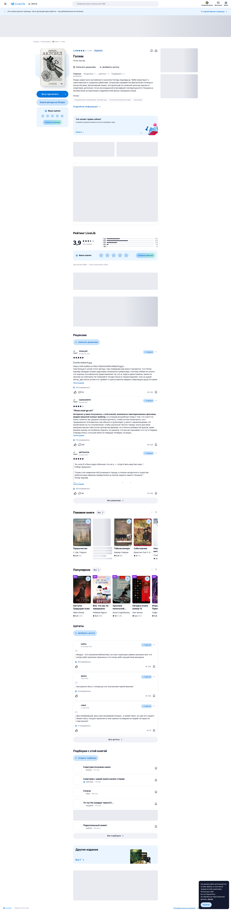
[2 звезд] (48, 116)
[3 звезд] (52, 116)
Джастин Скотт (141, 552)
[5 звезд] (62, 116)
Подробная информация (85, 106)
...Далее (210, 899)
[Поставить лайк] (75, 392)
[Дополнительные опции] (65, 94)
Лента (34, 4)
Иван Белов (78, 612)
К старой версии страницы (213, 11)
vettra (83, 644)
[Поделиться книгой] (156, 50)
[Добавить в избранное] (152, 50)
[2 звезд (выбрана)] (79, 51)
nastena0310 (85, 400)
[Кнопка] (152, 512)
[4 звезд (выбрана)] (84, 51)
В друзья (149, 352)
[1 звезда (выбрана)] (77, 51)
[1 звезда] (43, 116)
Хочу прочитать (50, 94)
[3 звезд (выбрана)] (81, 51)
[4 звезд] (57, 116)
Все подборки (114, 835)
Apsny (84, 676)
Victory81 (83, 351)
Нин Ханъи (137, 612)
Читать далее (78, 383)
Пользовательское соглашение (184, 908)
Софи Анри (157, 612)
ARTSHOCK (84, 452)
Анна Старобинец (121, 612)
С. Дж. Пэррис (80, 552)
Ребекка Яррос (100, 612)
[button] (52, 67)
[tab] (77, 74)
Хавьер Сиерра (121, 552)
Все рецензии (114, 500)
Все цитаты (114, 739)
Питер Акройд (79, 61)
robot (83, 705)
